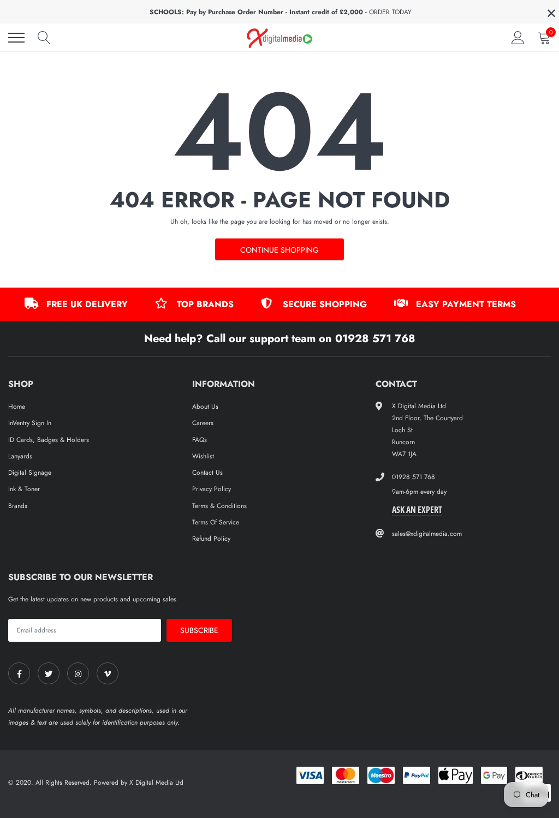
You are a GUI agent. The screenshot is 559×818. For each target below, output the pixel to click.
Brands (17, 506)
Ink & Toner (24, 489)
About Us (205, 406)
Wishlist (203, 456)
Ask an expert (417, 510)
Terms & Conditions (219, 506)
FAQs (199, 440)
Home (16, 406)
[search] (44, 37)
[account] (518, 38)
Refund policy (211, 539)
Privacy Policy (211, 489)
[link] (19, 673)
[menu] (16, 37)
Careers (202, 423)
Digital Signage (29, 472)
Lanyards (20, 456)
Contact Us (207, 472)
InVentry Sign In (29, 423)
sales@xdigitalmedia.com (427, 534)
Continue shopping (279, 249)
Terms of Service (215, 522)
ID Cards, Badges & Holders (48, 440)
